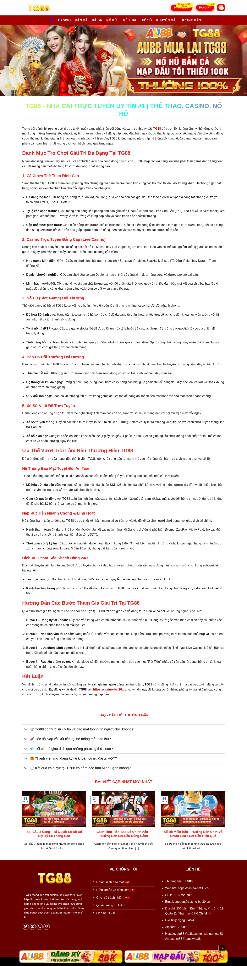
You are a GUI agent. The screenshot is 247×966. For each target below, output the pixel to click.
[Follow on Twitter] (26, 927)
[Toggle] (26, 730)
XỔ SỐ (147, 20)
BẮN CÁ (81, 20)
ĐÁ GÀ (97, 20)
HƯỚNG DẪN (191, 20)
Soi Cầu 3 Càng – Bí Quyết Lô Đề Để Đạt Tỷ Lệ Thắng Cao (54, 834)
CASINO (64, 20)
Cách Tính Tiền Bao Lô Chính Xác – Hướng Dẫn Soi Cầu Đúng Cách (123, 834)
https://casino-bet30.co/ (193, 888)
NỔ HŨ (111, 20)
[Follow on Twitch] (46, 927)
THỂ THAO (129, 20)
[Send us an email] (33, 927)
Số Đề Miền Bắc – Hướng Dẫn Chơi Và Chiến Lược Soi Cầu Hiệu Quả (193, 834)
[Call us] (39, 927)
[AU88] (71, 956)
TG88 (50, 20)
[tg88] (41, 7)
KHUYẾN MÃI (166, 20)
